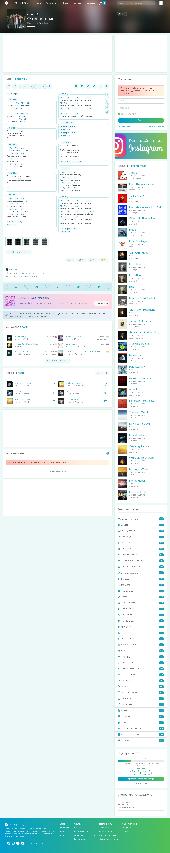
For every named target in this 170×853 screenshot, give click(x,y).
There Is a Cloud (138, 412)
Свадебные (142, 704)
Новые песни (65, 828)
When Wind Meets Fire (142, 218)
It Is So (18, 391)
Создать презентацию (108, 839)
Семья (142, 710)
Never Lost (135, 355)
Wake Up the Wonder (141, 458)
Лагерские (142, 633)
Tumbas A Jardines (140, 321)
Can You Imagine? (139, 252)
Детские (141, 579)
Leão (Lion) (135, 264)
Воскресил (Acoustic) (75, 337)
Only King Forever (74, 383)
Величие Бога (142, 549)
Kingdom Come (138, 492)
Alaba (69, 391)
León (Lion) (135, 275)
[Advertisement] (57, 53)
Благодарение (142, 531)
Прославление (142, 675)
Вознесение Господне (141, 561)
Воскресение (72, 344)
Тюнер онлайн (105, 828)
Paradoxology (137, 366)
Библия (142, 525)
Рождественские (142, 693)
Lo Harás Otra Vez (139, 423)
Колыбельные (141, 621)
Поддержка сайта (81, 831)
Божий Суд (141, 537)
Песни (38, 3)
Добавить (78, 3)
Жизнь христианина (142, 603)
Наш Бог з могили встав (24, 351)
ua (43, 843)
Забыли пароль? (156, 126)
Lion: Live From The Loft (142, 298)
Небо (142, 651)
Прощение (142, 681)
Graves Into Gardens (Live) (144, 332)
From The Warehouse (141, 184)
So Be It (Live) (136, 195)
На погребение (141, 645)
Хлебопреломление (142, 734)
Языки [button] (65, 3)
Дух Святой (141, 585)
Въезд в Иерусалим (141, 573)
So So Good (72, 400)
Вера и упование (142, 555)
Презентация (21, 79)
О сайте (77, 828)
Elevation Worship (37, 23)
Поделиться (20, 252)
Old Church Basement (142, 309)
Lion (131, 287)
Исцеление (141, 615)
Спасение (142, 717)
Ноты (62, 831)
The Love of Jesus (23, 400)
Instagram (126, 828)
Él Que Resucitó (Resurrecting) (79, 351)
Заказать (91, 3)
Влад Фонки (12, 270)
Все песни (100, 373)
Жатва (142, 597)
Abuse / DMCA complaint (84, 835)
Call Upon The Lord (23, 383)
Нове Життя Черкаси (29, 273)
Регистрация (124, 126)
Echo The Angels (138, 241)
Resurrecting (20, 337)
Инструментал (141, 609)
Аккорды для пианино (108, 835)
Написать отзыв (80, 839)
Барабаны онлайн (107, 831)
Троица (141, 723)
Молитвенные (142, 639)
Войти (141, 120)
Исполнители (52, 3)
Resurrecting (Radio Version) (26, 344)
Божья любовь (142, 543)
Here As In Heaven (139, 435)
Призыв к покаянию (142, 669)
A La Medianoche (139, 344)
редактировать (62, 314)
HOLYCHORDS (26, 298)
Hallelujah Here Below (141, 401)
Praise (132, 230)
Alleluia (133, 173)
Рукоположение (141, 698)
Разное (142, 687)
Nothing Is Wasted (139, 469)
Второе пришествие (142, 567)
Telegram (126, 831)
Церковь (141, 740)
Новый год (141, 657)
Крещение (141, 627)
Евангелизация (142, 591)
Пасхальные (142, 663)
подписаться (102, 303)
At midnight (135, 389)
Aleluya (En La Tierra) (140, 378)
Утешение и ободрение (142, 728)
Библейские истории (142, 519)
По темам (63, 835)
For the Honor (137, 480)
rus (31, 843)
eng (37, 843)
